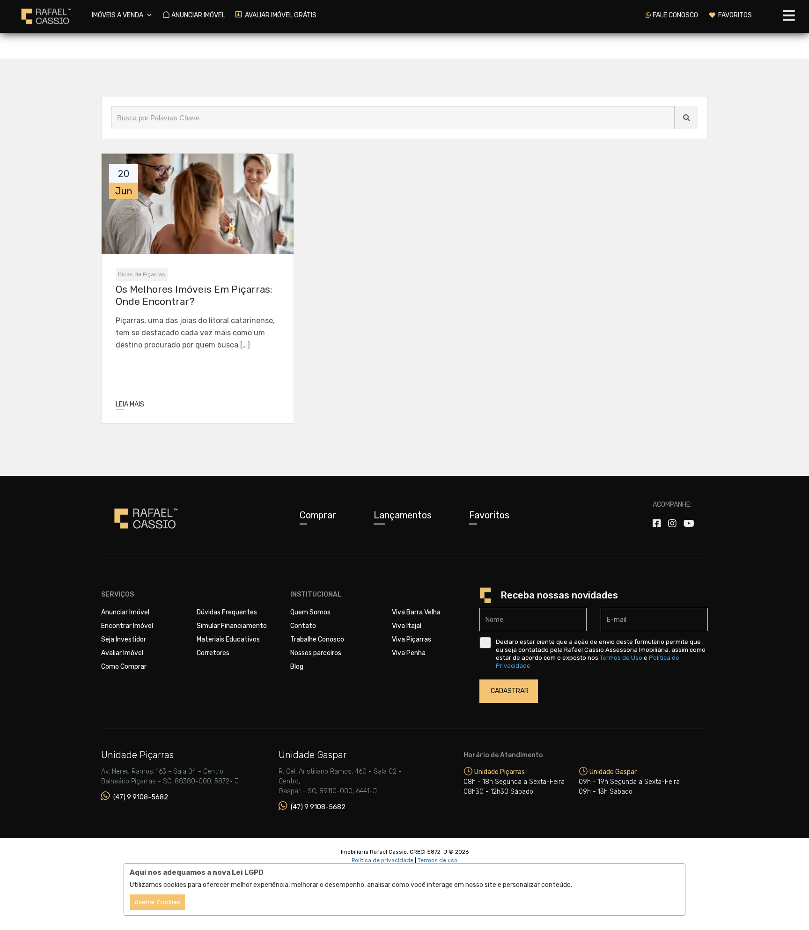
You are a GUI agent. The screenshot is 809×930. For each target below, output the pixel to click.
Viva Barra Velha (416, 612)
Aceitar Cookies (157, 902)
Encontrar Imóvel (127, 626)
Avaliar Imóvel (122, 653)
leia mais (130, 404)
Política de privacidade (382, 860)
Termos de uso (437, 860)
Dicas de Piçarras (141, 274)
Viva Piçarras (411, 639)
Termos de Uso (621, 657)
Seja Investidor (123, 639)
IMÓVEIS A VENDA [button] (118, 15)
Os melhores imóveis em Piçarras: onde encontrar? (194, 295)
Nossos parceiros (315, 653)
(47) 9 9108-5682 (140, 797)
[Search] (686, 117)
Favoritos (489, 515)
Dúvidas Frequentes (227, 612)
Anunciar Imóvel (125, 612)
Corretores (213, 653)
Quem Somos (310, 612)
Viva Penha (409, 653)
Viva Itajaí (406, 626)
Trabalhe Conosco (317, 639)
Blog (296, 667)
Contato (303, 626)
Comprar (318, 515)
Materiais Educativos (228, 639)
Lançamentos (403, 515)
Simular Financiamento (232, 626)
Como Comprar (124, 667)
